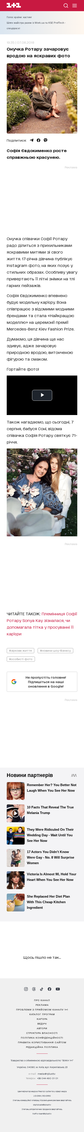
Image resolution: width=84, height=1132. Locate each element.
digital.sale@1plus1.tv (42, 1105)
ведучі (42, 1023)
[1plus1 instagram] (26, 989)
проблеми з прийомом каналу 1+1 (42, 1009)
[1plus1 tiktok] (41, 989)
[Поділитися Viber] (45, 140)
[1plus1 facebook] (49, 989)
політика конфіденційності (42, 1037)
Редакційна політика (42, 1046)
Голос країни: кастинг (19, 17)
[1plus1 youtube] (58, 989)
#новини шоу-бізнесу (55, 650)
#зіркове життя (20, 650)
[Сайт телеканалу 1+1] (14, 6)
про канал (42, 1000)
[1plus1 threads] (34, 989)
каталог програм (42, 1014)
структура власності (42, 1032)
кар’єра (42, 1018)
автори (42, 1028)
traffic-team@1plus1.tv (42, 1114)
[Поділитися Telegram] (31, 140)
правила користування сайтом (42, 1042)
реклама (42, 1004)
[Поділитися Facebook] (38, 140)
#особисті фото (20, 659)
